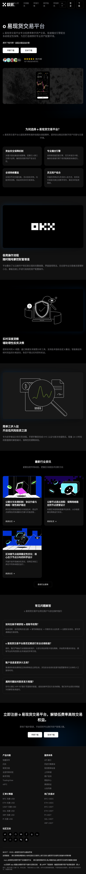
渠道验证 (48, 784)
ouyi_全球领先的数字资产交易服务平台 (17, 860)
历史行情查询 (49, 764)
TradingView (8, 780)
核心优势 (16, 4)
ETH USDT (48, 811)
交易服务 (26, 4)
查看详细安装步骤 (22, 43)
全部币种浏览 (8, 772)
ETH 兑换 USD (9, 803)
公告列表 (48, 788)
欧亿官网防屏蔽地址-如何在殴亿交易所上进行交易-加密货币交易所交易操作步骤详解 (41, 855)
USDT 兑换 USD (9, 807)
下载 (79, 4)
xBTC (5, 784)
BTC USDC (49, 799)
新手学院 (6, 776)
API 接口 (47, 760)
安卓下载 (28, 50)
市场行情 (36, 4)
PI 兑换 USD (8, 819)
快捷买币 (6, 760)
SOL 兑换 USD (9, 811)
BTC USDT (48, 807)
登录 (70, 4)
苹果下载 (10, 50)
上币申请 (48, 772)
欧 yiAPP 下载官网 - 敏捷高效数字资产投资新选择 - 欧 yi (60, 864)
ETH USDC (49, 803)
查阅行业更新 (43, 584)
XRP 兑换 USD (9, 815)
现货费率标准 (49, 768)
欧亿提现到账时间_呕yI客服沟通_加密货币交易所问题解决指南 (55, 860)
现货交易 (6, 768)
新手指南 (46, 4)
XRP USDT (48, 823)
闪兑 (4, 764)
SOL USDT (48, 819)
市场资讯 (56, 4)
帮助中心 (48, 780)
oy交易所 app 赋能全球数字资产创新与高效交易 (21, 864)
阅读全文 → (10, 521)
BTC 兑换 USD (9, 799)
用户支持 (48, 776)
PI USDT (47, 815)
